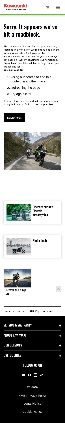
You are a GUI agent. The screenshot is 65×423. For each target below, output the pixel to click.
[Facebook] (29, 375)
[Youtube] (23, 375)
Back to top (58, 289)
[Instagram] (35, 375)
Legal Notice (32, 403)
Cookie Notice (32, 411)
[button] (14, 117)
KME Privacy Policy (32, 395)
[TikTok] (41, 375)
